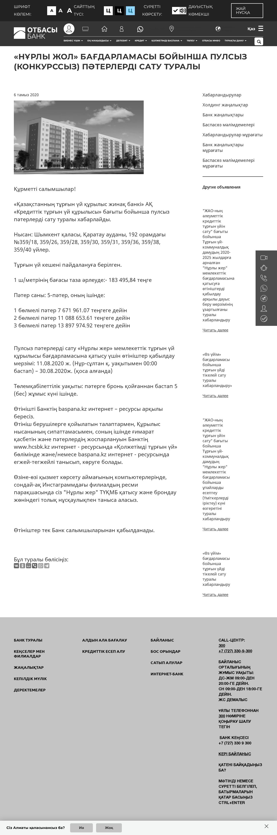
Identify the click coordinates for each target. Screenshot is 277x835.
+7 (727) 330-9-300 (235, 651)
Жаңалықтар (29, 667)
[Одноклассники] (22, 565)
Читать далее (215, 330)
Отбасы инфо (211, 40)
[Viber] (34, 565)
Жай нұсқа (243, 10)
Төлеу (191, 40)
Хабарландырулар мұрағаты (233, 135)
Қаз (251, 28)
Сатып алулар (166, 662)
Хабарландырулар (222, 95)
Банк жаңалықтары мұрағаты (223, 147)
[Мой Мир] (28, 565)
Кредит (140, 40)
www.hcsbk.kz (32, 446)
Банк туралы (28, 640)
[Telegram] (46, 565)
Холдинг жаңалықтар (225, 105)
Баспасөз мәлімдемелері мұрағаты (228, 163)
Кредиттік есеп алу (103, 651)
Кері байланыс (235, 754)
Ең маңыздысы (98, 40)
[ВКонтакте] (16, 565)
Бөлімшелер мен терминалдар (188, 29)
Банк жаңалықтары (223, 115)
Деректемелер (30, 690)
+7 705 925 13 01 (155, 29)
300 (222, 646)
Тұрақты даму (234, 40)
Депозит (122, 40)
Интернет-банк (167, 674)
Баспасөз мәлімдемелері (228, 125)
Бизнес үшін (72, 40)
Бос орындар (165, 651)
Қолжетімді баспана (165, 40)
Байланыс (162, 640)
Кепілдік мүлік (30, 678)
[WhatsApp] (40, 565)
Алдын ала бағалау (104, 640)
